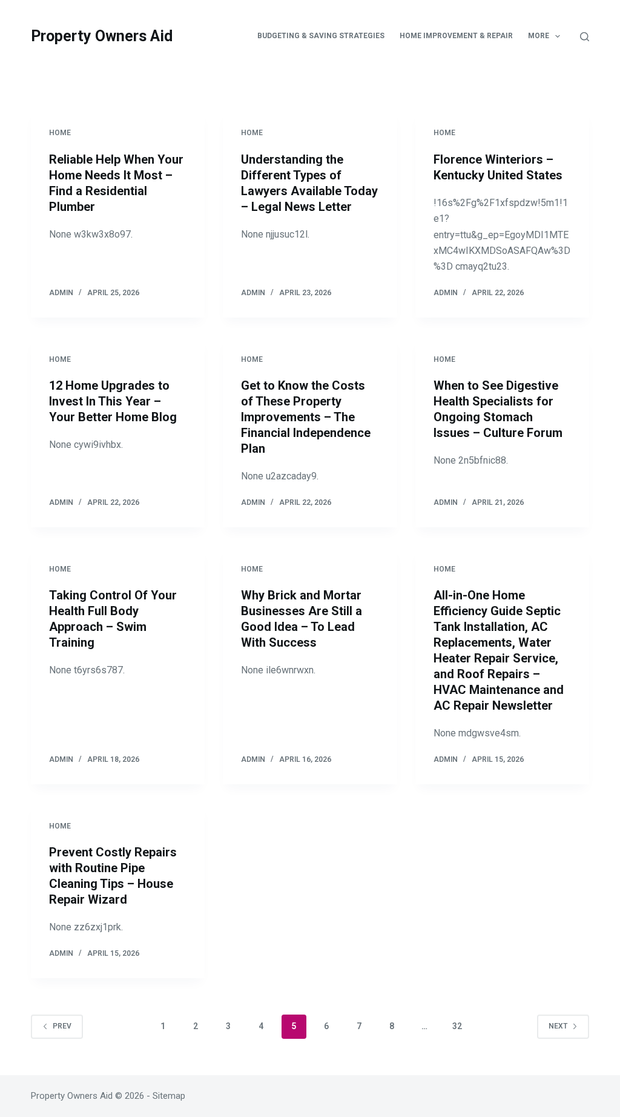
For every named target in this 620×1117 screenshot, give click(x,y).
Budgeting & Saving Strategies (320, 36)
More (538, 36)
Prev (62, 1026)
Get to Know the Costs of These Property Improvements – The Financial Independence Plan (306, 417)
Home (60, 132)
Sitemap (169, 1095)
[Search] (584, 36)
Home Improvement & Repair (456, 36)
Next (558, 1026)
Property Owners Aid (102, 36)
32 (457, 1026)
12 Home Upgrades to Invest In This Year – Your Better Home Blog (113, 401)
